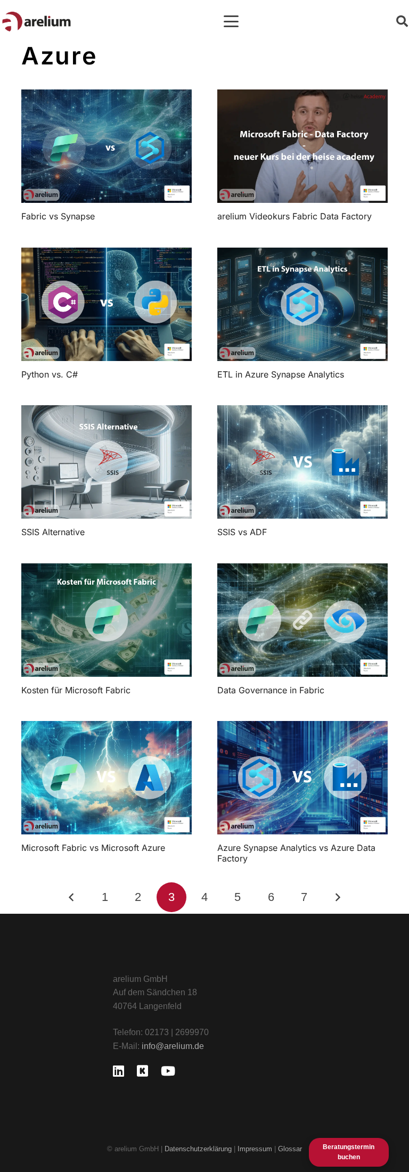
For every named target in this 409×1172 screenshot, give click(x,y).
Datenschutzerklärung (198, 1149)
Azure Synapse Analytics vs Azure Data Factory (296, 852)
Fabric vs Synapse (58, 216)
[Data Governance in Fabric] (302, 620)
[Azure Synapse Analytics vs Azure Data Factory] (302, 777)
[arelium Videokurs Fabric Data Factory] (302, 146)
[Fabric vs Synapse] (106, 146)
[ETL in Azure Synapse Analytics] (302, 304)
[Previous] (72, 897)
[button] (231, 21)
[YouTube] (168, 1070)
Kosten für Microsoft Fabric (75, 690)
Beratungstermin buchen (348, 1152)
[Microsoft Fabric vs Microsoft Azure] (106, 777)
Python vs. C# (49, 374)
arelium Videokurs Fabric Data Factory (294, 216)
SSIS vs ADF (242, 532)
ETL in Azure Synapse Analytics (280, 374)
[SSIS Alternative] (106, 462)
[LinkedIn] (118, 1070)
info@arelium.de (173, 1046)
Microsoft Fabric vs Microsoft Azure (93, 847)
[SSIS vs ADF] (302, 462)
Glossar (290, 1149)
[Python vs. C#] (106, 304)
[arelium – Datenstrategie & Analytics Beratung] (36, 22)
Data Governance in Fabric (270, 690)
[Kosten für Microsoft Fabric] (106, 620)
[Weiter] (338, 897)
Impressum (256, 1149)
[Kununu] (142, 1070)
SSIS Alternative (53, 532)
